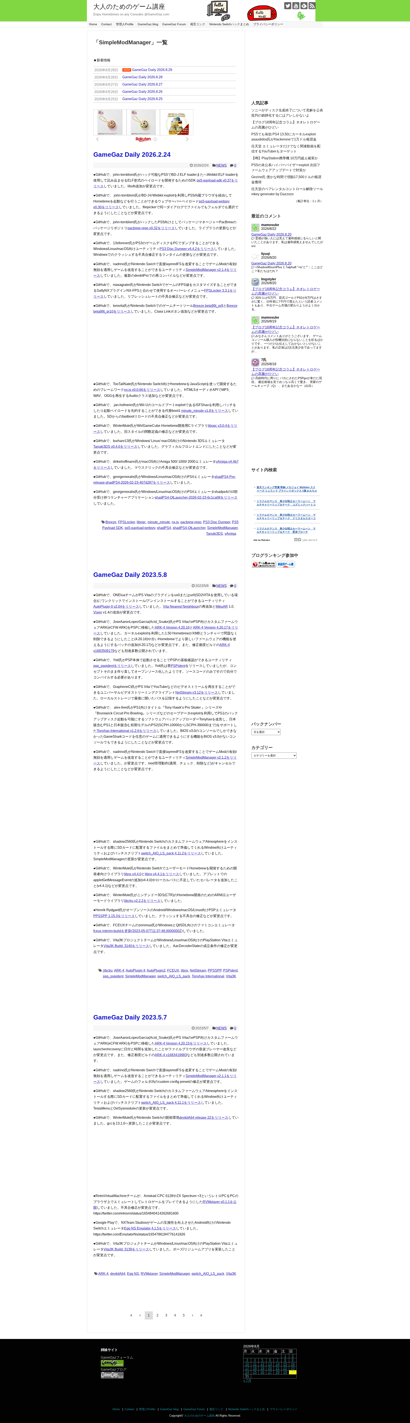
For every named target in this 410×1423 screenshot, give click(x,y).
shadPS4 (164, 528)
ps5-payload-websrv (140, 528)
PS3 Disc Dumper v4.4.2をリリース (187, 249)
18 (255, 1368)
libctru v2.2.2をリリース (142, 901)
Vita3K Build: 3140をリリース (126, 946)
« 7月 (247, 1380)
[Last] (201, 1315)
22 (285, 1368)
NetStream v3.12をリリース (196, 692)
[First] (131, 1315)
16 (293, 1364)
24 (247, 1372)
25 (255, 1372)
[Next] (193, 1315)
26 (262, 1372)
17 (247, 1368)
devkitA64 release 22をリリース (203, 1117)
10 (247, 1364)
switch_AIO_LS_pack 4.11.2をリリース (171, 853)
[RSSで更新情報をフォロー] (312, 5)
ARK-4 (119, 970)
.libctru (107, 970)
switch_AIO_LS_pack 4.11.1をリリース (171, 1102)
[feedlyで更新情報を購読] (304, 5)
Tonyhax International (208, 976)
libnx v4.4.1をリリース (162, 874)
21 (278, 1368)
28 (278, 1372)
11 (255, 1364)
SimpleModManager (222, 528)
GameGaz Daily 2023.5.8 (130, 574)
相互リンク (197, 24)
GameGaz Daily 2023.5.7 (130, 1017)
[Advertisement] (166, 348)
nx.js (175, 522)
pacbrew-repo (190, 522)
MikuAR (222, 606)
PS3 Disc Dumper (216, 522)
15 (285, 1364)
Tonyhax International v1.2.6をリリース (126, 731)
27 (270, 1372)
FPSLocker (126, 522)
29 (285, 1372)
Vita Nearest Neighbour (181, 606)
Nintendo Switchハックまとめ (229, 24)
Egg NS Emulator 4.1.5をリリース (150, 1228)
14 (278, 1364)
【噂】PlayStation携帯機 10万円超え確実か (284, 158)
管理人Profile (124, 24)
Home (93, 24)
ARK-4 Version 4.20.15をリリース (181, 1043)
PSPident (178, 666)
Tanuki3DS (214, 533)
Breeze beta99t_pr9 (208, 305)
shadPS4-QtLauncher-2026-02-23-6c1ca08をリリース (196, 497)
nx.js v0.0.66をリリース (142, 390)
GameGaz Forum (174, 24)
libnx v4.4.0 (132, 874)
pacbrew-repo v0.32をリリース (151, 228)
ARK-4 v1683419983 (171, 1055)
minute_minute (159, 522)
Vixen (97, 612)
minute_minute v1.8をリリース (204, 410)
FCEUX (173, 970)
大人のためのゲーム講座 (129, 6)
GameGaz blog (148, 24)
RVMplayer (149, 1273)
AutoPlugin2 (156, 970)
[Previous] (140, 1315)
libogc (141, 522)
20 (270, 1368)
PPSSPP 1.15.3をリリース (114, 916)
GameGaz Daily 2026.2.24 (132, 154)
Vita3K (231, 976)
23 (293, 1368)
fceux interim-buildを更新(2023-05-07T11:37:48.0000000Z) (138, 931)
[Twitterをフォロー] (287, 5)
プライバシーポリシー (268, 24)
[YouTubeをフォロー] (295, 5)
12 (262, 1364)
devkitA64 (117, 1273)
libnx (184, 970)
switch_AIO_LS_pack (173, 976)
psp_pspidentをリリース (112, 666)
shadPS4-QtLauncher (189, 528)
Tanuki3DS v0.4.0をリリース (115, 446)
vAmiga (230, 533)
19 (262, 1368)
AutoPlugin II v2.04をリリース (116, 606)
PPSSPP (214, 970)
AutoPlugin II (135, 970)
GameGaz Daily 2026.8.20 (271, 234)
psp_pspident (113, 976)
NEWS (221, 165)
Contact (106, 24)
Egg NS (133, 1273)
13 (270, 1364)
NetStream (198, 970)
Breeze (110, 522)
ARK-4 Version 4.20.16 (172, 627)
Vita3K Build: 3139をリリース (126, 1249)
